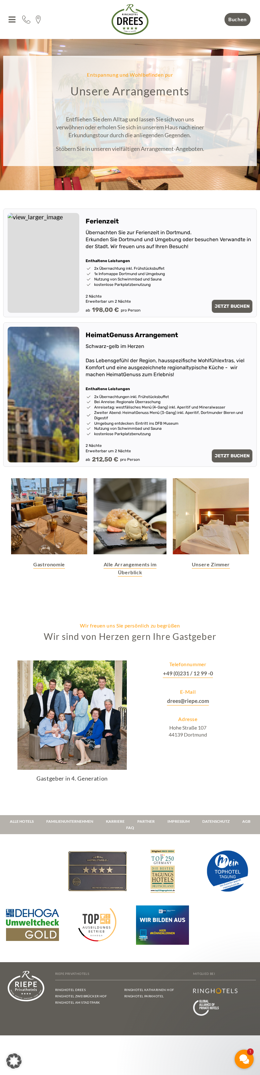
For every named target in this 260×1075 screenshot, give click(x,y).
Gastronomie (49, 564)
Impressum (178, 821)
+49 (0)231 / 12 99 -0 (188, 673)
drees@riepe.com (188, 701)
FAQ (130, 827)
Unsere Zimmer (211, 564)
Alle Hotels (22, 821)
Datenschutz (216, 821)
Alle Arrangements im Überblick (130, 568)
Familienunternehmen (69, 821)
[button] (11, 19)
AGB (246, 821)
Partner (146, 821)
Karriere (115, 821)
